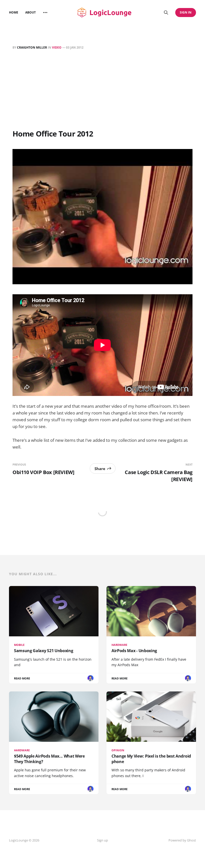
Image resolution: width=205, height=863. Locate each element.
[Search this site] (166, 12)
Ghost (191, 840)
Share (99, 468)
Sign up (102, 840)
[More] (45, 12)
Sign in (186, 12)
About (30, 12)
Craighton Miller (32, 47)
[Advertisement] (102, 90)
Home (13, 12)
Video (57, 47)
